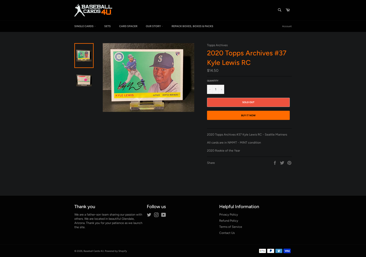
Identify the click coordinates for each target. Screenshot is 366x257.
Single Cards (84, 26)
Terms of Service (230, 227)
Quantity (212, 80)
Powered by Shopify (116, 251)
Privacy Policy (228, 214)
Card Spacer (128, 26)
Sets (107, 26)
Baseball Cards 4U (93, 251)
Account (287, 26)
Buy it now (248, 115)
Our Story (153, 26)
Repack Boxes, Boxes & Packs (192, 26)
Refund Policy (228, 220)
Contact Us (227, 233)
